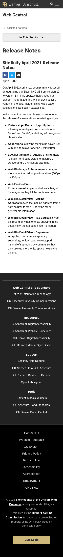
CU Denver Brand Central (31, 412)
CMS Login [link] (31, 539)
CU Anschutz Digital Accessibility (31, 324)
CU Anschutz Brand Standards (31, 405)
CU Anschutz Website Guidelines (31, 331)
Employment (31, 480)
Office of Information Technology (31, 294)
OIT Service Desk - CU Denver (31, 375)
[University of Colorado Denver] (12, 4)
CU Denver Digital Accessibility (31, 338)
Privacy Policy (31, 453)
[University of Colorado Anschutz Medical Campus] (30, 4)
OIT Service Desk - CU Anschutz (31, 368)
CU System (31, 446)
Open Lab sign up (31, 382)
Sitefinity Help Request (31, 360)
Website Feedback (31, 439)
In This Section (29, 37)
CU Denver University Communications (31, 308)
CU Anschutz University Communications (31, 301)
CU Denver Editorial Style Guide (31, 345)
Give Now (31, 487)
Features (21, 27)
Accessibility (31, 467)
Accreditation (31, 474)
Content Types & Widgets (31, 398)
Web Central (15, 14)
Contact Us (31, 433)
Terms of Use (31, 460)
